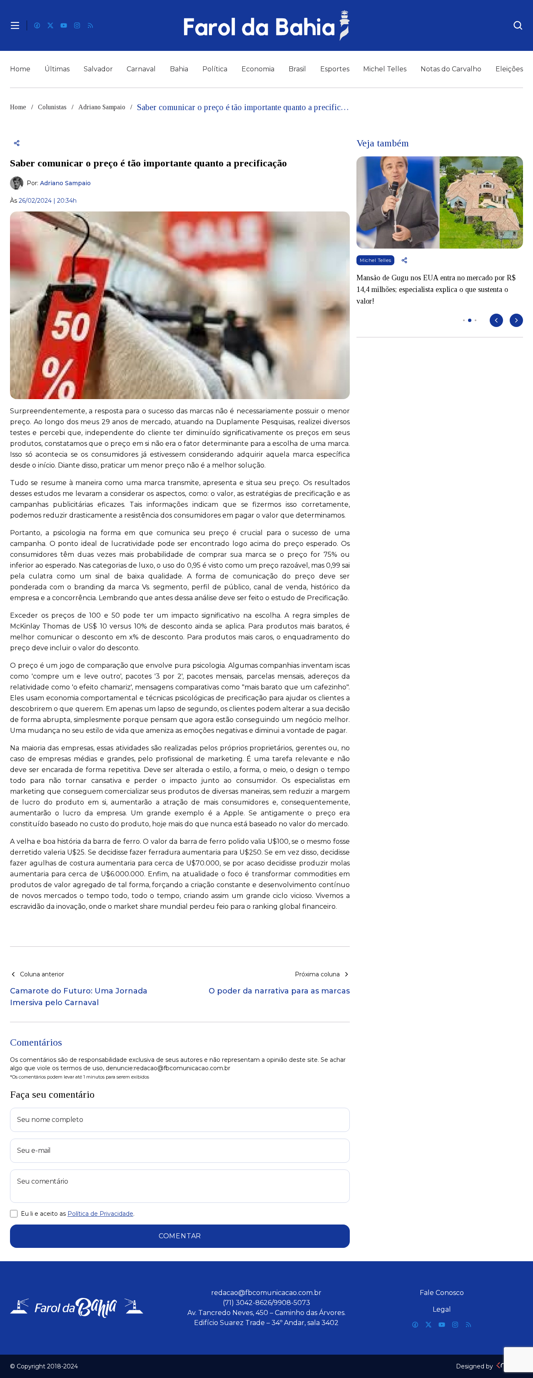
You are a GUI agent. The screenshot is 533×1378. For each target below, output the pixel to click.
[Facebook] (37, 25)
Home (20, 69)
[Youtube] (63, 25)
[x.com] (50, 25)
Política (214, 69)
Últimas (57, 69)
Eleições (509, 69)
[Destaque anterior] (496, 320)
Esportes (334, 69)
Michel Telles (384, 69)
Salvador (98, 69)
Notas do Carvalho (451, 69)
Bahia (179, 69)
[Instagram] (77, 25)
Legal (442, 1309)
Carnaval (141, 69)
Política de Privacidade (100, 1213)
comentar (180, 1236)
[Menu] (15, 25)
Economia (258, 69)
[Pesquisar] (518, 25)
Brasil (297, 69)
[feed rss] (90, 25)
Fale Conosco (442, 1293)
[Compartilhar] (16, 143)
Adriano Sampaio (101, 107)
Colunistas (52, 107)
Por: (59, 183)
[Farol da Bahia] (266, 25)
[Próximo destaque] (516, 320)
